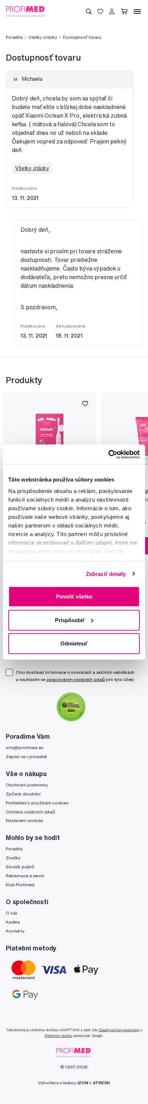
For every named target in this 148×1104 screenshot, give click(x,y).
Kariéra (13, 922)
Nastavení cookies (24, 820)
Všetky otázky (42, 37)
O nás (11, 913)
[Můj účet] (111, 11)
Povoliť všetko (74, 596)
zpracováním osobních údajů (75, 679)
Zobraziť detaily (106, 573)
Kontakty (15, 931)
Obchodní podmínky (27, 785)
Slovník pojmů (20, 866)
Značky (13, 857)
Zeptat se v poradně (26, 756)
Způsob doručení (23, 793)
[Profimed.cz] (26, 11)
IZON (82, 1082)
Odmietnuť (74, 643)
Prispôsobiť (70, 620)
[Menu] (137, 11)
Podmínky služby (58, 1035)
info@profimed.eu (24, 747)
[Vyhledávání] (88, 11)
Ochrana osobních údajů (30, 811)
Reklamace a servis (25, 875)
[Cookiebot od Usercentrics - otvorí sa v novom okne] (108, 454)
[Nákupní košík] (124, 11)
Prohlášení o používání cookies (37, 802)
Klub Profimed (20, 884)
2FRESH (101, 1082)
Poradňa (14, 37)
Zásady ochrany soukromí (118, 1030)
